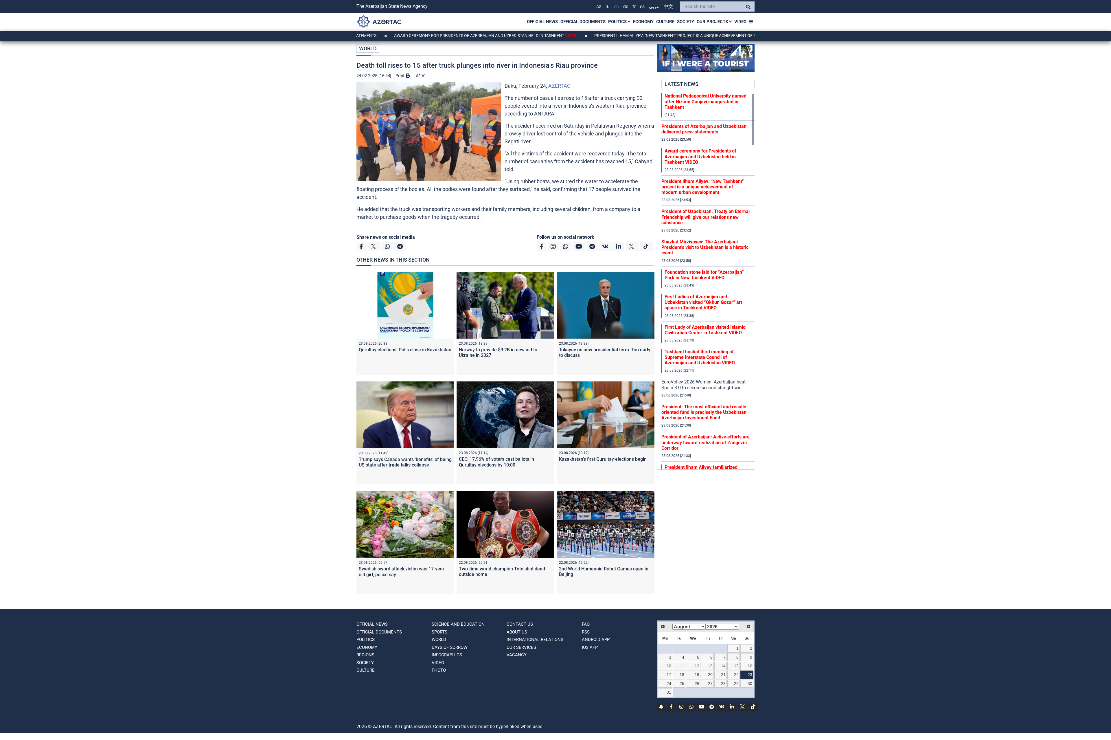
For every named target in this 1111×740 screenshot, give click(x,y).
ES (642, 6)
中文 (668, 6)
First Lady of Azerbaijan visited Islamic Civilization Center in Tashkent (705, 329)
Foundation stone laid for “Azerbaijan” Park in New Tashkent (704, 274)
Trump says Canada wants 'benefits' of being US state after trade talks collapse (405, 462)
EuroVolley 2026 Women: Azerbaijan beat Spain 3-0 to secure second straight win (703, 384)
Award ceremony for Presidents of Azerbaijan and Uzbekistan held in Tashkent (447, 35)
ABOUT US (517, 632)
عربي (654, 6)
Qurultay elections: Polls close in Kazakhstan (405, 349)
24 (669, 683)
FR (634, 6)
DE (625, 6)
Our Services (521, 647)
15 (736, 666)
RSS (586, 632)
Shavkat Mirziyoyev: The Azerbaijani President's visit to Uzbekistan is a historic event (704, 247)
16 (750, 666)
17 (669, 674)
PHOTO (439, 670)
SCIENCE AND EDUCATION (458, 624)
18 (682, 674)
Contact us (520, 624)
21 (723, 674)
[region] (708, 281)
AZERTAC (559, 86)
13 (710, 666)
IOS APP (590, 647)
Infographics (447, 655)
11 (682, 666)
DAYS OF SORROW (449, 647)
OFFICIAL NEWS (542, 21)
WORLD (368, 48)
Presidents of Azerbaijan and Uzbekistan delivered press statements (703, 129)
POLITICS (618, 21)
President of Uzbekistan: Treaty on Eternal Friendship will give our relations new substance (705, 217)
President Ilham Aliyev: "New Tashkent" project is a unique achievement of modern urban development (666, 35)
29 (736, 683)
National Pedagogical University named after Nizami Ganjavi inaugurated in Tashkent (705, 101)
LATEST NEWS (681, 84)
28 (723, 683)
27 (710, 683)
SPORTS (439, 632)
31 (669, 692)
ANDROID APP (596, 639)
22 (736, 674)
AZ (598, 6)
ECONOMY (643, 21)
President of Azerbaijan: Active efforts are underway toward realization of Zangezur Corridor (705, 442)
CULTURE (665, 21)
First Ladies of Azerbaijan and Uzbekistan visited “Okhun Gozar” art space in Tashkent (703, 302)
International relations (535, 639)
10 (669, 666)
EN (616, 6)
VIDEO (740, 21)
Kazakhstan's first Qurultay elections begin (603, 459)
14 (723, 666)
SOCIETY (685, 21)
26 (697, 683)
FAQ (586, 624)
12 (697, 666)
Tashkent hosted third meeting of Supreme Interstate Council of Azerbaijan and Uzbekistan (700, 357)
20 (710, 674)
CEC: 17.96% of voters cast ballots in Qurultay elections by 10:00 (496, 461)
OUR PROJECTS (713, 21)
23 (750, 674)
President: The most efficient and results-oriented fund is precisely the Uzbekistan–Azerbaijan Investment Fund (705, 412)
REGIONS (365, 655)
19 (697, 674)
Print (401, 75)
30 (750, 683)
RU (608, 6)
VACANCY (517, 655)
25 (682, 683)
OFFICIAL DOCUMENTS (583, 21)
